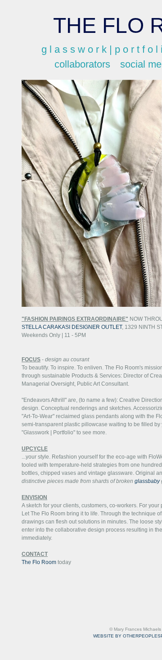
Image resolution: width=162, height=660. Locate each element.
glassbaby (147, 481)
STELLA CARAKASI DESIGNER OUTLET (72, 327)
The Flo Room (39, 562)
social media (119, 64)
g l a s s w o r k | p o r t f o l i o (86, 49)
